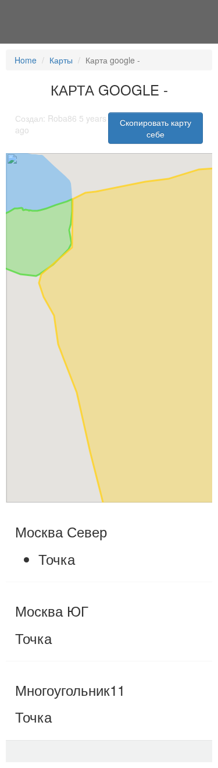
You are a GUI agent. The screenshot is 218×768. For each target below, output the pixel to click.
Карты (61, 60)
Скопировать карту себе (155, 128)
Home (26, 60)
